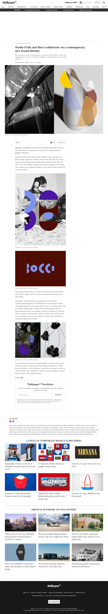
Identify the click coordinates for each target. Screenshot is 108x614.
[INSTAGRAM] (10, 421)
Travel (87, 7)
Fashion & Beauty (58, 7)
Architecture (11, 7)
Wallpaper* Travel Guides (85, 10)
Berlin (27, 148)
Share (19, 142)
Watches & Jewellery (45, 7)
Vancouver (18, 148)
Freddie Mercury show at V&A (32, 10)
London (17, 153)
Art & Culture (33, 7)
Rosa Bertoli (20, 62)
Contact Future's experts (38, 592)
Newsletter (63, 142)
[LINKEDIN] (13, 421)
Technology (69, 7)
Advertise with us (38, 595)
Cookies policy (80, 592)
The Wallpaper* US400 (51, 10)
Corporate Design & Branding (23, 43)
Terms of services (36, 399)
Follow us (54, 142)
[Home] (2, 7)
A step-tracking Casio (68, 10)
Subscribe (97, 2)
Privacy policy (69, 592)
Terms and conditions (56, 592)
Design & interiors (21, 7)
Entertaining (96, 7)
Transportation (79, 7)
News (39, 62)
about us (26, 592)
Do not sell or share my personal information (60, 595)
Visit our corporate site (72, 608)
